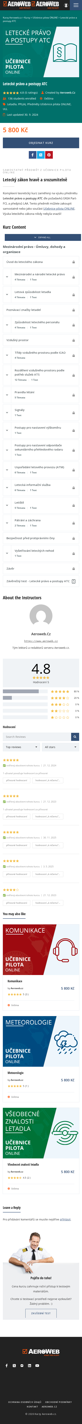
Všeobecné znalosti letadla (23, 1164)
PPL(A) (22, 104)
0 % (77, 704)
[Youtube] (37, 1365)
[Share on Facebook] (32, 155)
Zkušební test (41, 1313)
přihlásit (65, 1219)
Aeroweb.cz (17, 988)
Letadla (12, 104)
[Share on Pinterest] (49, 155)
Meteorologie (15, 1073)
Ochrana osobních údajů (24, 1402)
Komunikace (15, 981)
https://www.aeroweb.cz (41, 641)
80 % (76, 691)
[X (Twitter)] (14, 1365)
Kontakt (32, 1406)
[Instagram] (22, 1365)
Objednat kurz (41, 143)
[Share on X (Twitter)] (41, 155)
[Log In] (66, 5)
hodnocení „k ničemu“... (47, 780)
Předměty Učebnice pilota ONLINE (49, 104)
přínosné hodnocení (16, 780)
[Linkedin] (29, 1365)
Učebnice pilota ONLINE (59, 208)
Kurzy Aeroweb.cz (45, 1414)
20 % (76, 698)
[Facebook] (6, 1365)
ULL (5, 109)
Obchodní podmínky (58, 1402)
